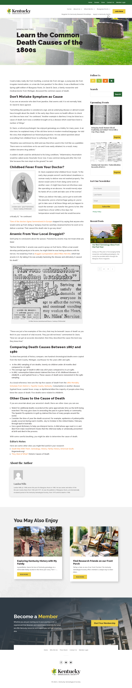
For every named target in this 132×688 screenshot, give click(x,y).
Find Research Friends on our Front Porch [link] (93, 562)
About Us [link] (77, 9)
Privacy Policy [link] (97, 212)
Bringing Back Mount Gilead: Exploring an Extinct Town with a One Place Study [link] (104, 130)
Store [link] (103, 2)
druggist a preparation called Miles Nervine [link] (52, 254)
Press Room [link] (64, 650)
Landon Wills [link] (20, 483)
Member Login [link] (120, 2)
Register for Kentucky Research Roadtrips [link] (76, 14)
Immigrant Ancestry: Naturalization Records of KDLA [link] (106, 166)
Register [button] (117, 137)
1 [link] (99, 269)
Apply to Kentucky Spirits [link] (101, 14)
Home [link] (90, 2)
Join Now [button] (119, 11)
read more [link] (24, 574)
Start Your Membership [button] (104, 623)
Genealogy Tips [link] (25, 29)
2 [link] (103, 269)
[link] (19, 11)
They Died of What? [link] (20, 454)
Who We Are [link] (54, 650)
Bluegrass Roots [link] (103, 9)
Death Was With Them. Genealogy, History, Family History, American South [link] (43, 449)
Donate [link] (96, 2)
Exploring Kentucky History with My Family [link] (37, 562)
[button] (93, 81)
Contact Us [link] (110, 2)
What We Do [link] (88, 9)
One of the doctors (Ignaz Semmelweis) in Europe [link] (31, 221)
